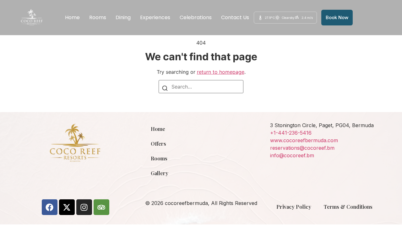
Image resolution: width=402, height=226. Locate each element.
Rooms (97, 17)
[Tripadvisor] (101, 207)
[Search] (164, 89)
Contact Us (235, 17)
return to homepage (220, 72)
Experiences (155, 17)
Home (72, 17)
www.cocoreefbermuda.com (304, 140)
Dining (123, 17)
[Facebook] (49, 207)
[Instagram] (84, 207)
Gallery (159, 173)
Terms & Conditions (348, 206)
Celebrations (196, 17)
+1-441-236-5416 (291, 133)
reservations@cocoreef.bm (302, 148)
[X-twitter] (67, 207)
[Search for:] (201, 86)
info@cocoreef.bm (292, 155)
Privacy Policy (293, 206)
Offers (158, 143)
